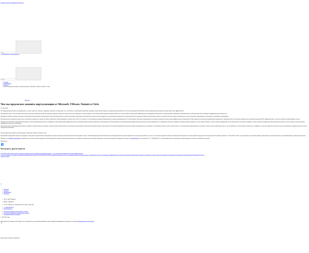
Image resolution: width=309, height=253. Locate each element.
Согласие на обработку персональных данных (16, 213)
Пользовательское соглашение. (85, 221)
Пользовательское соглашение (12, 214)
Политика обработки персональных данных (16, 211)
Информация (14, 2)
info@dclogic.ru (15, 54)
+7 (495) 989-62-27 (6, 54)
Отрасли (8, 2)
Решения (3, 2)
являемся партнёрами (14, 138)
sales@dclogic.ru (135, 138)
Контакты (21, 2)
